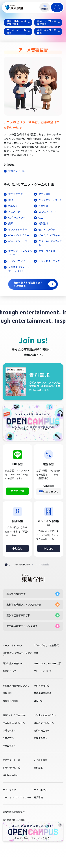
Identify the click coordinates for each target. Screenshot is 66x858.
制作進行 (43, 223)
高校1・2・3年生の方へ (14, 715)
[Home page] (6, 564)
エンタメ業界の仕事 (21, 564)
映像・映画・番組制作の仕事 (16, 22)
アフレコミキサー (48, 251)
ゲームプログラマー (49, 235)
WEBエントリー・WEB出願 (47, 663)
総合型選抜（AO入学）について (17, 654)
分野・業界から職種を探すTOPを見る (28, 284)
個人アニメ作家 (46, 229)
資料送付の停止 (10, 775)
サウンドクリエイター (50, 261)
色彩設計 (13, 205)
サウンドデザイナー (19, 261)
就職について (9, 671)
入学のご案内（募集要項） (47, 645)
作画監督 (43, 205)
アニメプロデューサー (20, 194)
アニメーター (15, 211)
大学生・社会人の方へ (45, 715)
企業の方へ (8, 738)
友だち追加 (17, 491)
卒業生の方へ (9, 745)
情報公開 (7, 693)
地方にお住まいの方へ (14, 722)
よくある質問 (40, 760)
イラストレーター (17, 229)
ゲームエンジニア (17, 241)
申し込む (17, 548)
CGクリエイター (16, 217)
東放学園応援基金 (43, 693)
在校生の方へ (40, 738)
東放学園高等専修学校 (14, 811)
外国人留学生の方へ (44, 722)
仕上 (40, 217)
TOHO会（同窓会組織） (14, 819)
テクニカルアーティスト (50, 243)
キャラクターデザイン (50, 200)
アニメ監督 (44, 194)
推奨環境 (38, 797)
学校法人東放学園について (16, 685)
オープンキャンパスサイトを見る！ (33, 838)
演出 (10, 200)
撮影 (10, 223)
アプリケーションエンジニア (20, 253)
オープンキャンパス (12, 645)
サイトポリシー (41, 789)
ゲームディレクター (18, 235)
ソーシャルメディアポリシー (17, 797)
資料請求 (38, 767)
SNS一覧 (38, 700)
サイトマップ (9, 789)
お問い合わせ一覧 (11, 767)
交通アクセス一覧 (11, 760)
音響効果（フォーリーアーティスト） (20, 269)
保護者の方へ (9, 730)
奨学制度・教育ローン (14, 663)
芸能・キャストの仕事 (46, 31)
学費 (36, 652)
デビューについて (43, 671)
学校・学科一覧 (41, 685)
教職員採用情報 (10, 700)
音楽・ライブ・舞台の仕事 (46, 22)
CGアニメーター (47, 211)
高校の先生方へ (41, 730)
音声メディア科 (16, 171)
